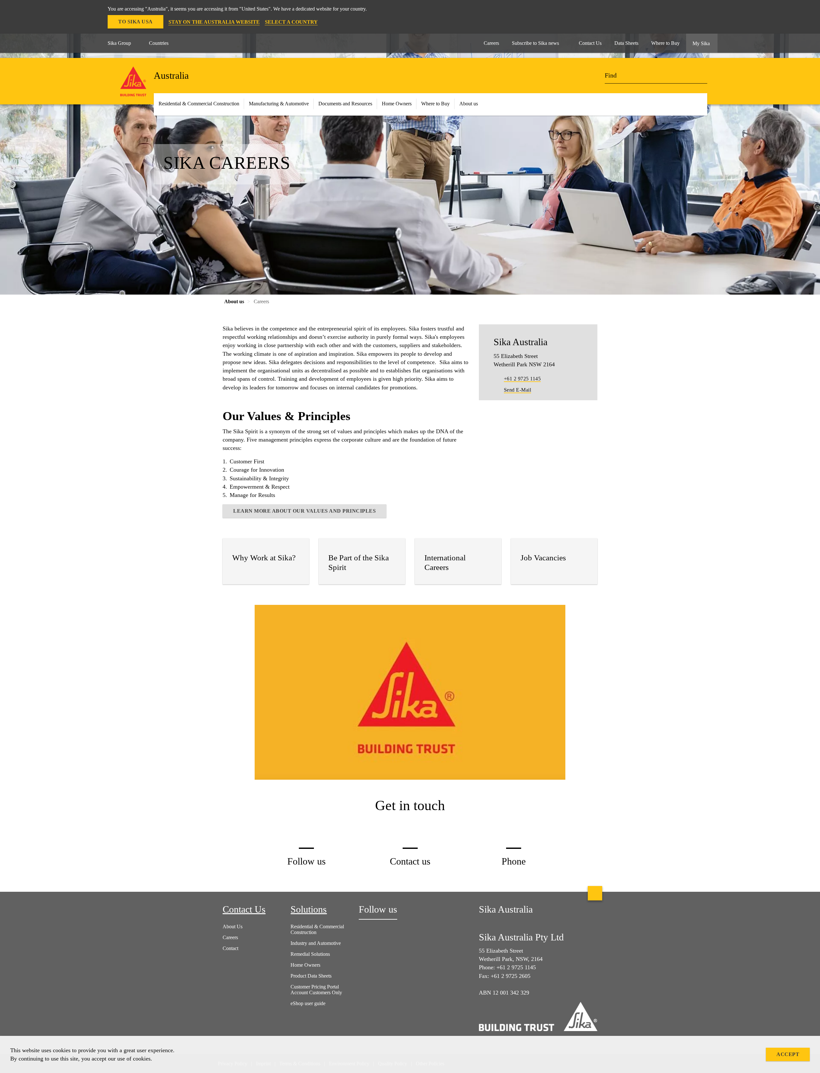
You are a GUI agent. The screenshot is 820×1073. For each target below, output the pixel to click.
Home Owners (397, 103)
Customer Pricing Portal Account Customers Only (316, 989)
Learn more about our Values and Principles (304, 511)
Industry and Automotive (316, 943)
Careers (230, 937)
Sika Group (119, 43)
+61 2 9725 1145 (522, 378)
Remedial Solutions (310, 954)
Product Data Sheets (311, 976)
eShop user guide (308, 1003)
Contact (230, 948)
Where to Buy (435, 103)
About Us (232, 926)
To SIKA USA (135, 21)
